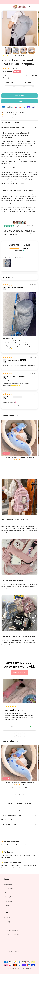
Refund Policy (8, 901)
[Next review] (22, 735)
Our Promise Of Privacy (12, 935)
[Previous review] (16, 735)
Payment (7, 905)
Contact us (8, 884)
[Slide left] (2, 51)
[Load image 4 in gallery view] (31, 50)
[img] (7, 285)
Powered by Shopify (25, 968)
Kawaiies (16, 968)
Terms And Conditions (12, 930)
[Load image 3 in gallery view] (23, 50)
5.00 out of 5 (24, 249)
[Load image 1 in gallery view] (8, 50)
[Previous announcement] (3, 2)
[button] (4, 7)
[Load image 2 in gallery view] (15, 50)
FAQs (5, 893)
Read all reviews (19, 672)
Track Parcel (8, 888)
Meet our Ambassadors (12, 926)
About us (7, 917)
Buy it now (20, 101)
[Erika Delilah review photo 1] (19, 314)
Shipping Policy (9, 897)
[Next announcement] (35, 2)
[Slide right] (37, 51)
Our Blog (7, 922)
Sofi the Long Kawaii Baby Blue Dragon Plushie (19, 457)
